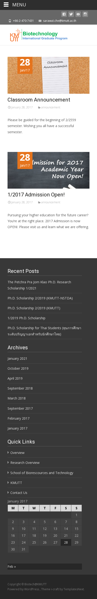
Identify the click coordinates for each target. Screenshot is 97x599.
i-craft (55, 589)
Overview (17, 452)
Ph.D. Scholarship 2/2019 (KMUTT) (34, 308)
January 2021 (17, 358)
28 (66, 542)
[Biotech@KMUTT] (34, 34)
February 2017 (18, 418)
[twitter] (71, 15)
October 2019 (18, 368)
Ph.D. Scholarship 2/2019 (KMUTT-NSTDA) (40, 298)
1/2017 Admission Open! (36, 195)
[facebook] (64, 15)
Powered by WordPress (24, 589)
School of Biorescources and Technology (41, 472)
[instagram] (85, 15)
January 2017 (17, 428)
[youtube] (78, 15)
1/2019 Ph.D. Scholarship (26, 318)
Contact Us (18, 492)
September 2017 (20, 408)
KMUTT (16, 482)
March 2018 (17, 398)
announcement (50, 107)
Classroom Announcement (39, 100)
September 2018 (20, 388)
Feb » (12, 566)
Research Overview (25, 462)
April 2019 (15, 378)
